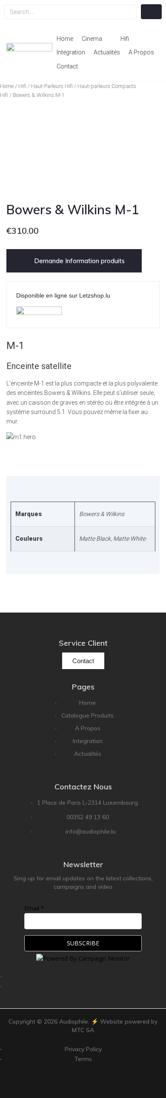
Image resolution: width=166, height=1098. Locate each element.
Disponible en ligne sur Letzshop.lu (63, 295)
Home (7, 86)
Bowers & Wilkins (101, 514)
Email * (34, 908)
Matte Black (95, 538)
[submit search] (151, 11)
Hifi (22, 86)
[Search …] (70, 12)
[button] (96, 38)
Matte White (129, 538)
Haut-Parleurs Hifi (52, 86)
